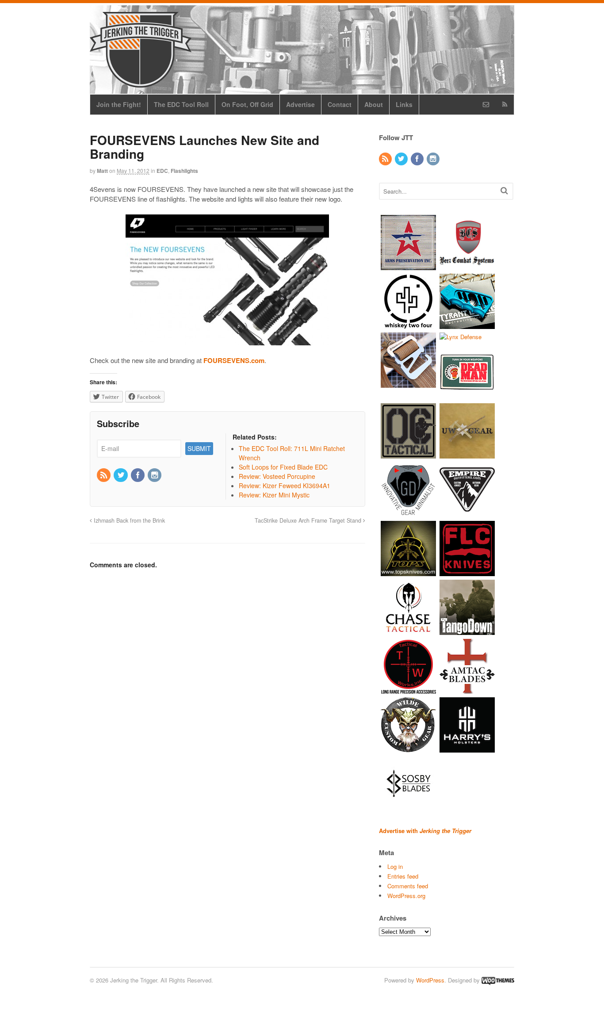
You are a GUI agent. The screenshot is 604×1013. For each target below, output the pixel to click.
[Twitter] (121, 475)
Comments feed (407, 886)
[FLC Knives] (467, 572)
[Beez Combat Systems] (467, 265)
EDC (162, 171)
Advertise (300, 104)
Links (404, 104)
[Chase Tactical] (408, 631)
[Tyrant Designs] (467, 324)
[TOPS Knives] (408, 572)
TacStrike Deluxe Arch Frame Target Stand (309, 520)
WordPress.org (406, 895)
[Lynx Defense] (461, 337)
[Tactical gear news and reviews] (140, 82)
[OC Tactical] (408, 454)
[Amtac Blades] (467, 689)
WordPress (430, 980)
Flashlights (184, 171)
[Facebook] (138, 475)
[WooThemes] (498, 980)
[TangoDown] (467, 631)
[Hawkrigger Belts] (408, 383)
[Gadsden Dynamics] (408, 513)
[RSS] (104, 475)
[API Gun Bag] (408, 265)
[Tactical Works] (408, 689)
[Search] (504, 190)
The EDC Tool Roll (181, 104)
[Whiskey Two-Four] (408, 324)
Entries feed (402, 876)
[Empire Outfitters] (467, 513)
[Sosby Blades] (408, 807)
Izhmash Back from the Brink (128, 520)
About (373, 104)
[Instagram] (155, 475)
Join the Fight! (118, 104)
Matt (102, 171)
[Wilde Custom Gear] (408, 748)
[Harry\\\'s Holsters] (467, 748)
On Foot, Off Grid (247, 104)
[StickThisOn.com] (467, 395)
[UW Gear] (467, 454)
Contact (340, 104)
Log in (395, 866)
